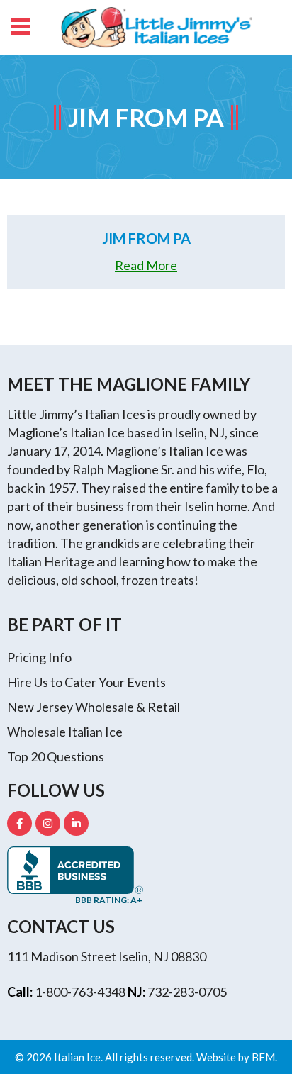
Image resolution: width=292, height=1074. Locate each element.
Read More (146, 265)
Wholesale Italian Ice (65, 731)
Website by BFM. (236, 1057)
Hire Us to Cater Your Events (86, 682)
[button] (19, 25)
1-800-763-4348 (80, 992)
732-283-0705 (187, 992)
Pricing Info (39, 657)
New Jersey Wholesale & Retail (93, 707)
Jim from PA (146, 238)
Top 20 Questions (55, 756)
